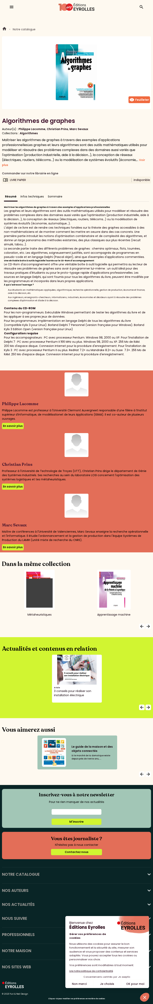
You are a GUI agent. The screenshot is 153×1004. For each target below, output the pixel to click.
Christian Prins (57, 129)
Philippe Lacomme (32, 129)
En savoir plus (13, 426)
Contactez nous (76, 852)
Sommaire (55, 196)
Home (4, 29)
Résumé (11, 196)
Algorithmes (29, 133)
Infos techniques (32, 196)
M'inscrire (76, 822)
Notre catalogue (24, 29)
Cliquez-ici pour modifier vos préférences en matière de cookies (76, 999)
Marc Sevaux (79, 129)
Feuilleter (139, 99)
